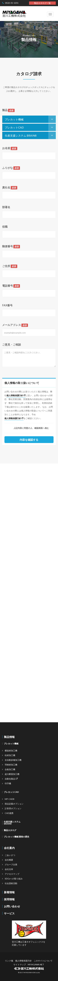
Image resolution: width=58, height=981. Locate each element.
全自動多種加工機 (13, 760)
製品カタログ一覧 (42, 3)
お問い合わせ (12, 906)
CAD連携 (9, 813)
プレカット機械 (14, 119)
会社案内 (9, 847)
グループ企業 (11, 864)
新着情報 (9, 892)
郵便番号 (10, 246)
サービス (9, 913)
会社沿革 (9, 869)
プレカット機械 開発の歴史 (16, 836)
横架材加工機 (11, 750)
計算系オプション (13, 808)
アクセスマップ (12, 874)
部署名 (6, 207)
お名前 (9, 148)
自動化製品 (10, 778)
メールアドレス (14, 324)
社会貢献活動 (11, 883)
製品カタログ (10, 830)
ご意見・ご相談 (11, 344)
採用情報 (9, 899)
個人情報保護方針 (15, 395)
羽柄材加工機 (11, 764)
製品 (7, 110)
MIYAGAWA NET (36, 964)
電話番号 (10, 285)
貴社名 (9, 187)
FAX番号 (7, 305)
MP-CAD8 (9, 799)
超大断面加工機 (12, 774)
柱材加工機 (10, 755)
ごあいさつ (10, 855)
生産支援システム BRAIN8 (20, 135)
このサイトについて (43, 960)
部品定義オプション (14, 803)
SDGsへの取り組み (14, 878)
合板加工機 (10, 769)
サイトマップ (19, 964)
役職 (5, 226)
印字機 (8, 783)
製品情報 (9, 736)
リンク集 (9, 960)
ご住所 (9, 266)
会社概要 (9, 860)
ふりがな (10, 167)
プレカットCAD (14, 127)
